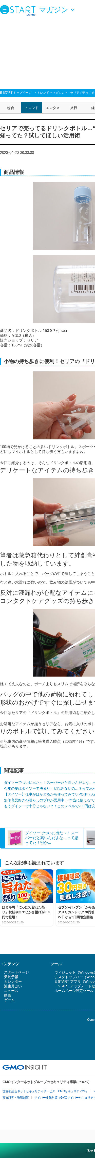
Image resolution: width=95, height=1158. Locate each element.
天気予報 (11, 977)
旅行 (73, 108)
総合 (10, 108)
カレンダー (13, 981)
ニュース (11, 991)
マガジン (58, 93)
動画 (7, 995)
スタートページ (16, 972)
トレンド (43, 93)
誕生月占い (13, 986)
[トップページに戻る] (19, 10)
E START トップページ (15, 93)
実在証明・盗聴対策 (16, 1097)
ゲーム (9, 1000)
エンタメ (53, 108)
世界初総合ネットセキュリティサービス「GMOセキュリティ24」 (45, 1091)
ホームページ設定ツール (73, 991)
